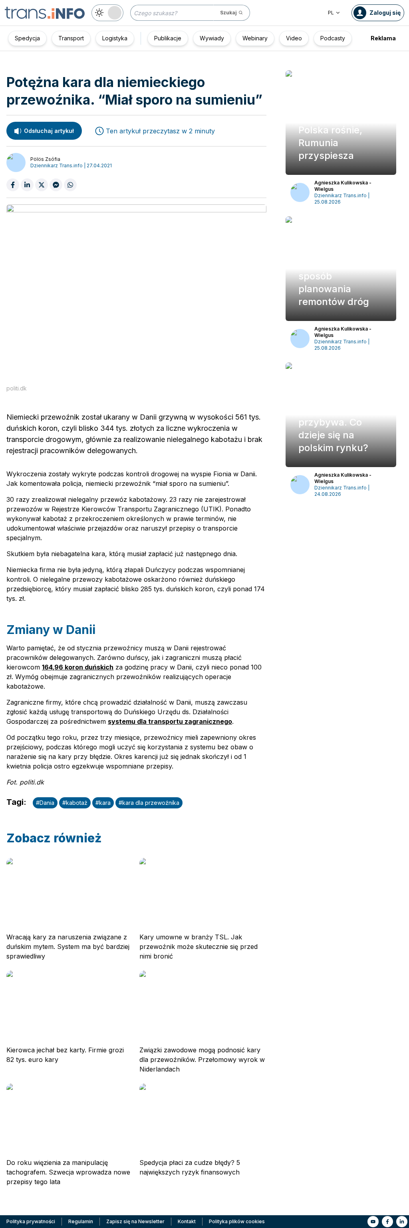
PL (331, 13)
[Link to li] (401, 1221)
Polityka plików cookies (237, 1221)
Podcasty (332, 38)
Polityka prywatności (30, 1221)
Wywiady (212, 38)
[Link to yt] (373, 1221)
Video (294, 38)
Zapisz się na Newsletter (135, 1221)
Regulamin (80, 1221)
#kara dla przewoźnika (149, 802)
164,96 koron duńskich (77, 667)
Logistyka (114, 38)
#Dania (45, 802)
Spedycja (27, 38)
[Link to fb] (387, 1221)
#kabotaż (74, 802)
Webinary (255, 38)
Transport (71, 38)
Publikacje (167, 38)
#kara (103, 802)
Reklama (383, 38)
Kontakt (187, 1221)
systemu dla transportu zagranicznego (170, 721)
